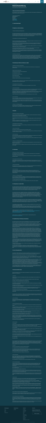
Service (24, 412)
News (5, 411)
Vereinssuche (24, 417)
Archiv (5, 409)
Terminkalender (24, 414)
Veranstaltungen (25, 415)
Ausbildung (24, 409)
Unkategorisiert (6, 412)
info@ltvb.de (15, 19)
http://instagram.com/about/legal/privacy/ (17, 215)
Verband (24, 416)
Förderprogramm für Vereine (26, 419)
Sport (23, 413)
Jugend (5, 410)
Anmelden (15, 409)
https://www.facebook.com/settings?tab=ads (34, 210)
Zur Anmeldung (37, 413)
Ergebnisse (24, 418)
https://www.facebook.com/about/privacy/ (22, 210)
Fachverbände (24, 410)
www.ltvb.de (15, 20)
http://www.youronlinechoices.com (17, 211)
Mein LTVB (24, 411)
